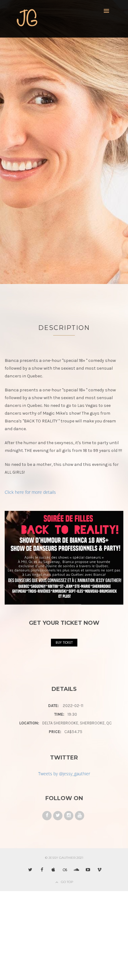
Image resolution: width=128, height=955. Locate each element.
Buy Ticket (64, 643)
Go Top (67, 882)
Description (64, 327)
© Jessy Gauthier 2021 (64, 858)
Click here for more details (30, 492)
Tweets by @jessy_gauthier (64, 774)
